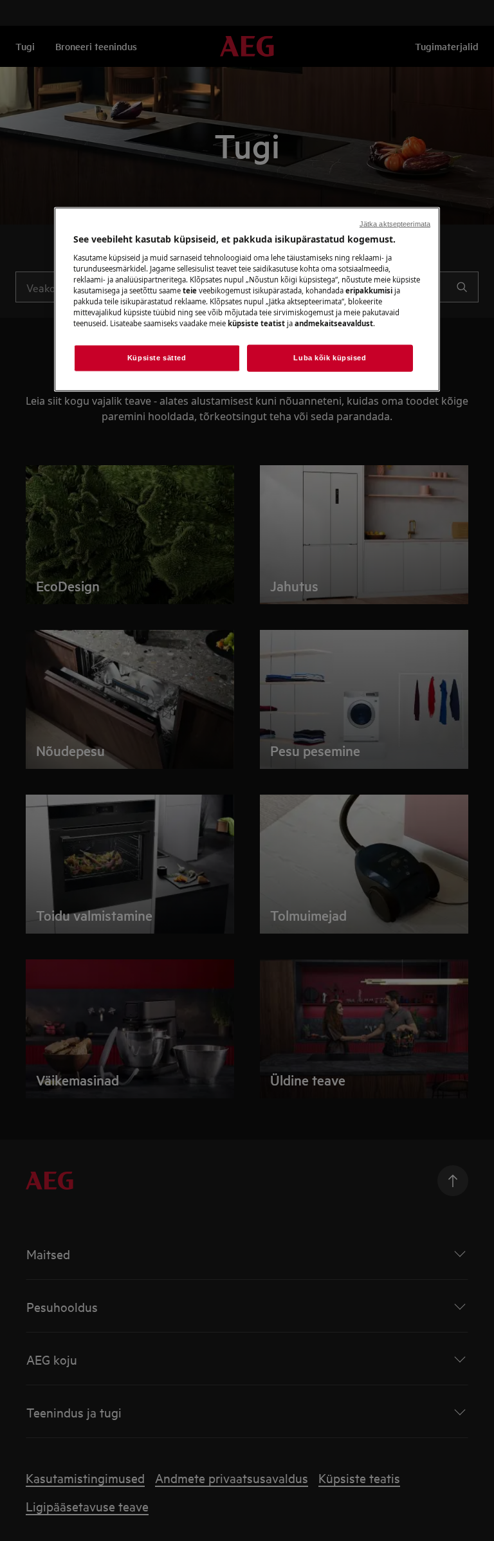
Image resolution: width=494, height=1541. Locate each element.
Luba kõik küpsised (329, 358)
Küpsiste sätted (157, 358)
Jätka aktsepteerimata (395, 224)
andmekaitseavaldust (334, 323)
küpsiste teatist (256, 323)
